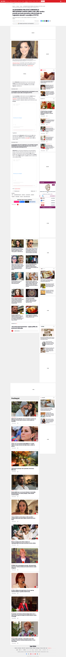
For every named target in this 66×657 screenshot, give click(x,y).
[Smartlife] (36, 649)
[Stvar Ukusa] (48, 649)
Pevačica (23, 194)
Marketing (19, 651)
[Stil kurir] (30, 649)
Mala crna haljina (27, 196)
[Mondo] (20, 649)
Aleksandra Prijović (16, 62)
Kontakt (33, 651)
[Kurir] (17, 649)
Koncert (32, 194)
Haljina (21, 196)
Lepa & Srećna (30, 65)
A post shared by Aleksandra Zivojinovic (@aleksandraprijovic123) (22, 129)
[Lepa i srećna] (3, 1)
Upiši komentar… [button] (17, 330)
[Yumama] (44, 649)
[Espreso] (24, 649)
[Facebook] (26, 654)
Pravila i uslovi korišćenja (27, 651)
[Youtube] (35, 654)
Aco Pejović (28, 194)
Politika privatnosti (43, 651)
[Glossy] (33, 649)
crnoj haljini (27, 137)
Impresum (22, 651)
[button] (36, 21)
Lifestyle (17, 6)
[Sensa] (40, 649)
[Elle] (28, 649)
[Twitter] (29, 654)
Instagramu (15, 98)
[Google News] (37, 654)
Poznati (21, 6)
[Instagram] (33, 654)
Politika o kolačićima (37, 651)
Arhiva (47, 651)
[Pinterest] (31, 654)
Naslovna (14, 6)
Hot (12, 194)
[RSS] (39, 654)
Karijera (13, 196)
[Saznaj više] (54, 70)
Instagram (17, 196)
